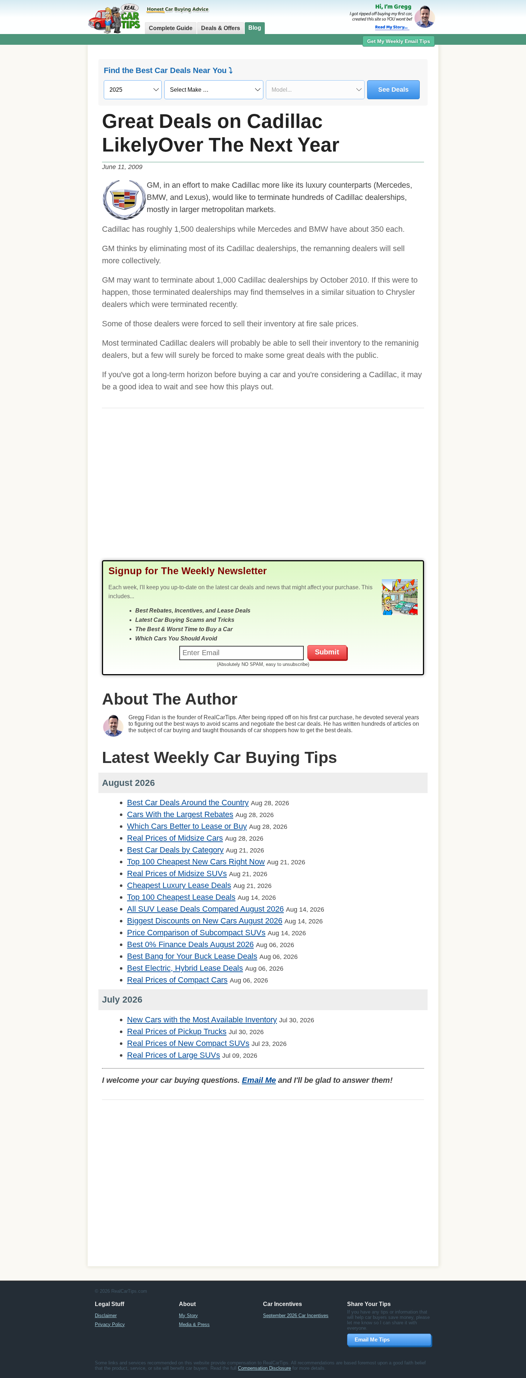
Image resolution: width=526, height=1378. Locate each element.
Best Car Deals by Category (175, 849)
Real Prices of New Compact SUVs (188, 1043)
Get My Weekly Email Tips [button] (398, 41)
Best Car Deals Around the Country (188, 802)
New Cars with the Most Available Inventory (202, 1019)
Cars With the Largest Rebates (180, 814)
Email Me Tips (372, 1339)
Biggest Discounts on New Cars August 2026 (204, 920)
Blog (254, 28)
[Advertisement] (48, 159)
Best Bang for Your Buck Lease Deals (192, 956)
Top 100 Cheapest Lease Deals (181, 897)
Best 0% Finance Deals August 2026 (190, 944)
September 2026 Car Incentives (295, 1315)
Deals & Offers (220, 28)
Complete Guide (171, 28)
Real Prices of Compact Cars (177, 979)
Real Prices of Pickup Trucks (177, 1031)
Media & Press (194, 1324)
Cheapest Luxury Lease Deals (179, 885)
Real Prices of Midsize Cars (175, 838)
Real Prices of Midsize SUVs (177, 873)
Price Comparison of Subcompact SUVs (196, 932)
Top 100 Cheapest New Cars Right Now (196, 861)
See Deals (393, 89)
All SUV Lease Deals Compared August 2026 (205, 908)
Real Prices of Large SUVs (173, 1055)
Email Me (259, 1080)
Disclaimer (106, 1315)
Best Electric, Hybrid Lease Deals (185, 968)
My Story (188, 1315)
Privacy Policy (110, 1324)
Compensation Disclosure (264, 1368)
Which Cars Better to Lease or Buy (187, 826)
